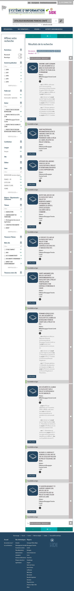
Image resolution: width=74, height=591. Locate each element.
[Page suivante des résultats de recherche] (65, 36)
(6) (12, 86)
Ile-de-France (30, 567)
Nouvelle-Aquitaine (31, 577)
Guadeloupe (29, 560)
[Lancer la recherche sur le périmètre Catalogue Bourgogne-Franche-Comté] (61, 21)
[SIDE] (29, 12)
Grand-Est (29, 557)
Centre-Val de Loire (31, 553)
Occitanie (29, 580)
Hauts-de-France (31, 565)
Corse (28, 555)
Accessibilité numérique (55, 535)
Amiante (17, 543)
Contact (29, 535)
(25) (12, 192)
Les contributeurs (8, 545)
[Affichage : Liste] (49, 36)
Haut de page (16, 535)
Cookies (45, 535)
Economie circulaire (20, 548)
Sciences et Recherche (21, 557)
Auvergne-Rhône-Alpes (32, 543)
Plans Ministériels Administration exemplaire (20, 552)
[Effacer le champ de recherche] (56, 21)
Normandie (29, 575)
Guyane (28, 562)
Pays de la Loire (30, 582)
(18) (12, 137)
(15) (12, 232)
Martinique (29, 572)
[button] (13, 94)
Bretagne (29, 550)
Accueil (23, 535)
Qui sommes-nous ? (8, 543)
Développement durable (21, 545)
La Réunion (29, 570)
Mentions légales (37, 535)
